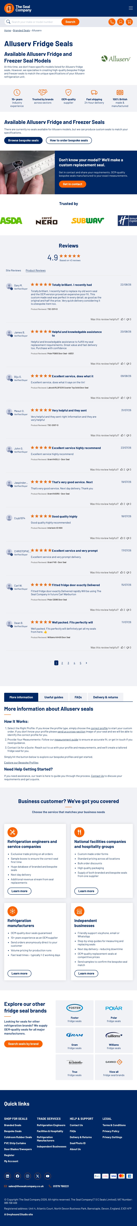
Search (70, 22)
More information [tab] (21, 697)
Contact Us (97, 775)
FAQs (73, 1131)
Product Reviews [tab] (36, 270)
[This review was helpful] (122, 319)
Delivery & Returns (81, 1137)
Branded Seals (21, 30)
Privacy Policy (111, 1131)
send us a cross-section (71, 731)
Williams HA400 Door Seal (58, 637)
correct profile (99, 728)
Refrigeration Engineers (51, 1125)
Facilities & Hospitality (50, 1131)
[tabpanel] (68, 743)
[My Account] (120, 21)
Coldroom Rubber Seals (18, 1137)
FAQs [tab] (78, 697)
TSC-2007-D (52, 425)
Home (7, 30)
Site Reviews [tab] (13, 270)
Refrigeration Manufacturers (45, 1138)
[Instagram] (27, 1176)
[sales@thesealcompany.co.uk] (5, 1186)
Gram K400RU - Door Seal (58, 494)
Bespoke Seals (13, 1131)
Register (9, 1155)
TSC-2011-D (52, 309)
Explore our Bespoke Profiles (21, 762)
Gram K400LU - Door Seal (58, 459)
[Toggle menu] (131, 8)
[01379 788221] (50, 1186)
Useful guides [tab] (53, 697)
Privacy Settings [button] (112, 1137)
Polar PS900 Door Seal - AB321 (60, 353)
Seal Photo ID (78, 1143)
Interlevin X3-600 (54, 528)
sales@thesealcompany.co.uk (26, 1186)
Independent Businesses (51, 1146)
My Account (11, 1161)
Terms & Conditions (114, 1125)
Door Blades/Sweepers (18, 1149)
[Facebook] (17, 1176)
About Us (75, 1149)
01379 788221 (61, 1186)
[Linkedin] (7, 1176)
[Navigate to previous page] (50, 661)
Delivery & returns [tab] (105, 697)
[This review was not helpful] (127, 319)
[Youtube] (47, 1176)
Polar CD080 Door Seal (57, 599)
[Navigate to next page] (86, 662)
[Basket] (129, 21)
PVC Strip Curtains (15, 1143)
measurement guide (66, 739)
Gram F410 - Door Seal (56, 562)
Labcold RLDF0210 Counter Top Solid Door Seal (67, 387)
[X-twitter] (37, 1176)
